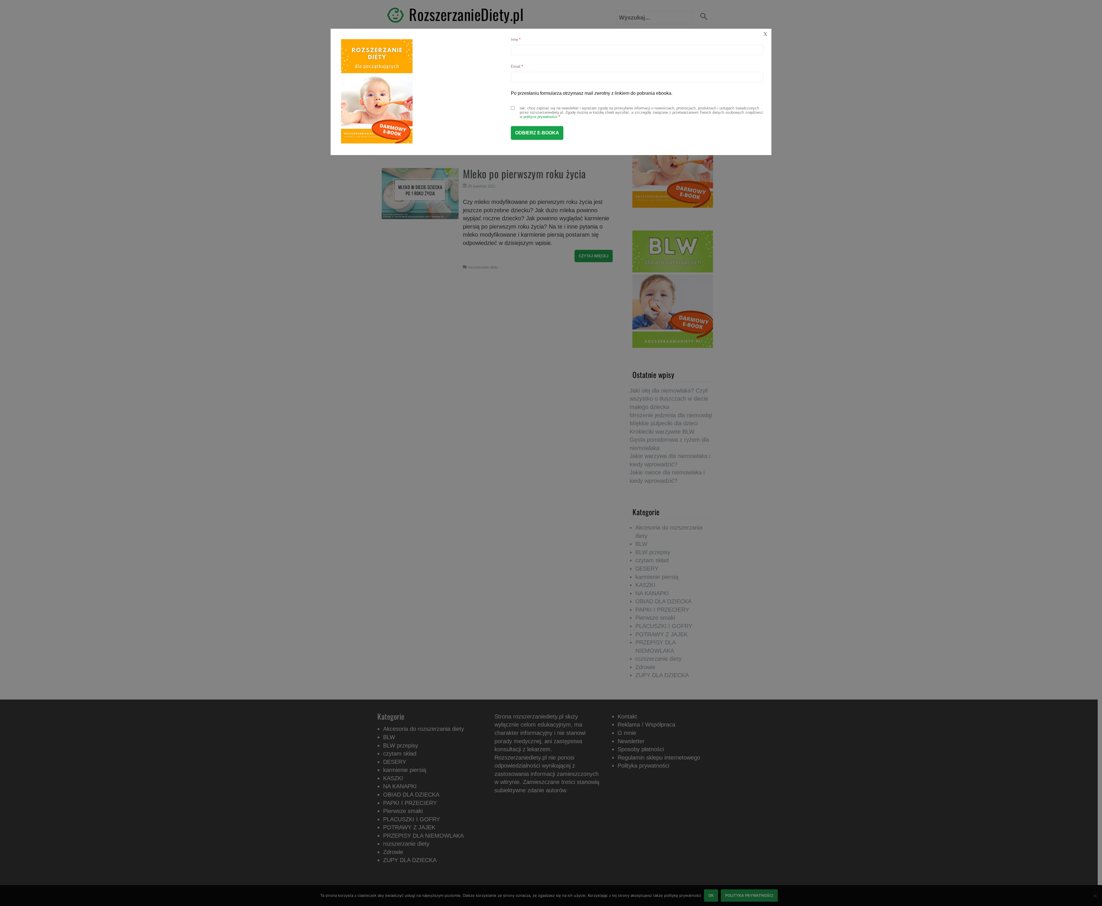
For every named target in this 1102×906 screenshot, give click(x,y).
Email (517, 66)
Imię (516, 39)
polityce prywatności (540, 117)
